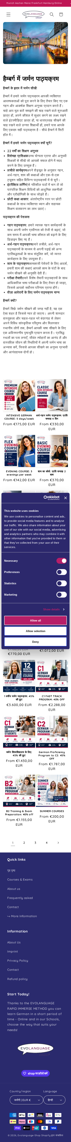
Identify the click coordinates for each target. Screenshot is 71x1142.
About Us (14, 942)
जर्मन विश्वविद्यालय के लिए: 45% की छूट (19, 753)
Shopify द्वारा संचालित (52, 1135)
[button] (8, 14)
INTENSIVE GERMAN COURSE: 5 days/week (19, 417)
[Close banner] (65, 498)
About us (13, 889)
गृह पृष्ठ (11, 870)
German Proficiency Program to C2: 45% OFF (51, 755)
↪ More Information (22, 916)
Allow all (35, 620)
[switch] (61, 572)
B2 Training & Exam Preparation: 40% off (19, 812)
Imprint (12, 951)
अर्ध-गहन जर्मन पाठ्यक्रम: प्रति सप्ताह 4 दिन (52, 417)
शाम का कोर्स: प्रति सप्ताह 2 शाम (52, 473)
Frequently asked (20, 898)
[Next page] (58, 843)
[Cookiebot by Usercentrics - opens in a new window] (45, 498)
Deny (35, 641)
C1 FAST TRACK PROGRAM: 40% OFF (52, 698)
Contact (13, 907)
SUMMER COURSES (52, 811)
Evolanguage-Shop (29, 1135)
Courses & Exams (20, 879)
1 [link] (12, 843)
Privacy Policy (17, 960)
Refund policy (17, 979)
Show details (51, 609)
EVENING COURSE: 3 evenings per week (19, 473)
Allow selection (35, 631)
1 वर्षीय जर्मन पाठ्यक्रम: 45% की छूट (19, 698)
